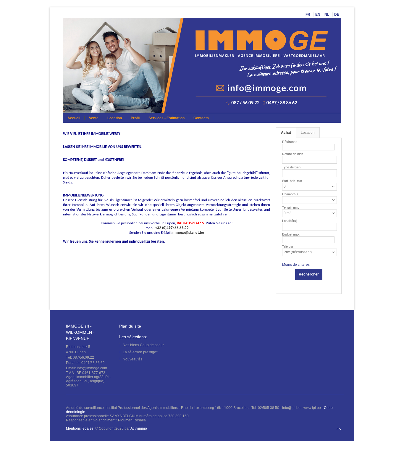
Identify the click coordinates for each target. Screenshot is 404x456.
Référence (289, 142)
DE (337, 14)
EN (317, 14)
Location (114, 118)
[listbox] (286, 159)
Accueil (73, 118)
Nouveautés (132, 359)
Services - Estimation (166, 118)
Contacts (201, 118)
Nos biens (143, 345)
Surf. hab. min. (292, 181)
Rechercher (309, 274)
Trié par (287, 246)
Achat (286, 132)
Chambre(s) (291, 194)
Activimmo (138, 428)
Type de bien (291, 167)
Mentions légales (79, 428)
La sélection (140, 352)
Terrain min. (290, 207)
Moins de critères (296, 264)
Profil (135, 118)
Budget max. (291, 234)
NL (327, 14)
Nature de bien (292, 154)
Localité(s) (289, 221)
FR (308, 14)
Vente (93, 118)
